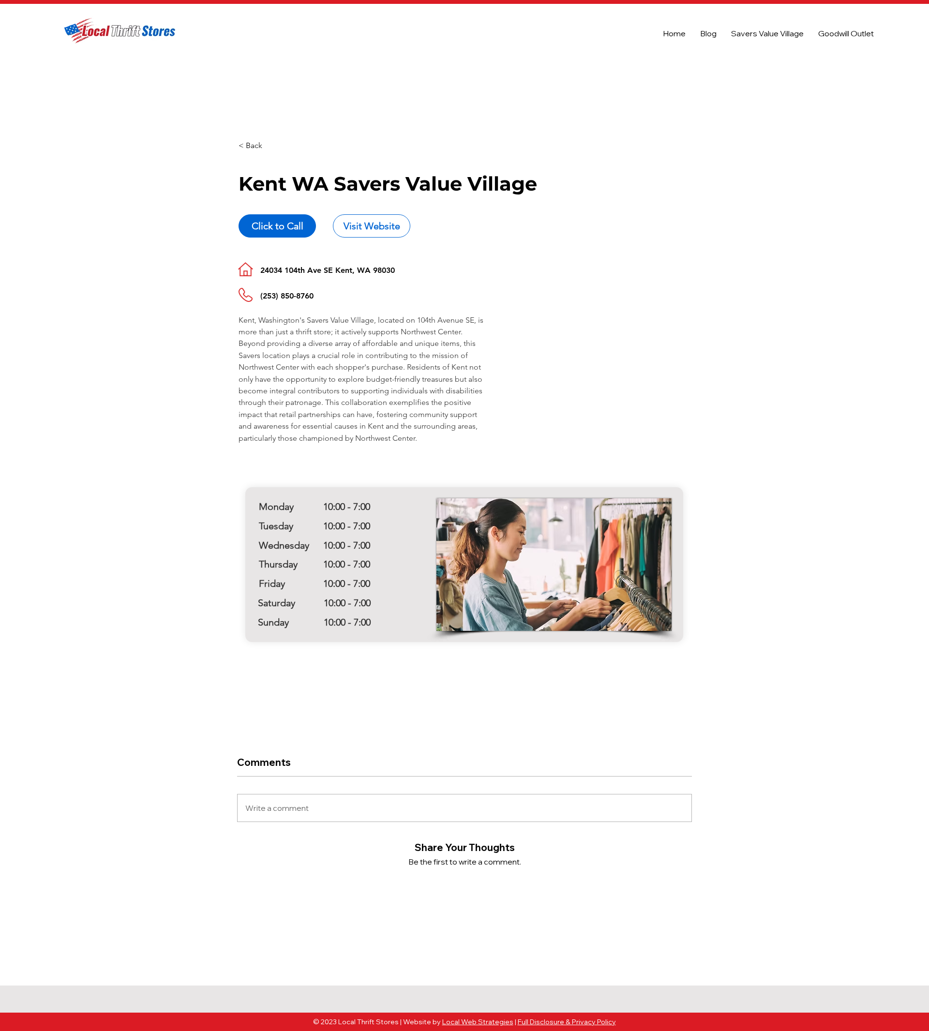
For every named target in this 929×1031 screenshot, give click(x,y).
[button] (273, 145)
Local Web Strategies (477, 1021)
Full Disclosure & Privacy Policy (567, 1021)
